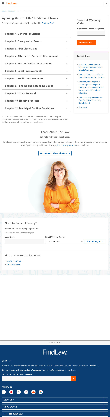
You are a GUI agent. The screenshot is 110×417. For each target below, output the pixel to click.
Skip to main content (55, 2)
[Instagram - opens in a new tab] (26, 392)
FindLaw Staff (48, 23)
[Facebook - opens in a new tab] (4, 392)
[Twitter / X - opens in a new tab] (19, 392)
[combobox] (24, 241)
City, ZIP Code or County (55, 237)
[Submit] (73, 378)
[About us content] (106, 399)
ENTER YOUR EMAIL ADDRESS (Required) (17, 374)
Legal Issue (10, 237)
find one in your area (66, 145)
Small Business (13, 264)
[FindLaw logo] (12, 3)
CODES (3, 11)
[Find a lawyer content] (106, 406)
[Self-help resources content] (106, 414)
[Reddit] (33, 392)
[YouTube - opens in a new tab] (11, 392)
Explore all (83, 107)
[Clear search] (81, 241)
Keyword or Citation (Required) (90, 28)
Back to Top (56, 343)
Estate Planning (14, 261)
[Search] (106, 3)
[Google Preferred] (41, 392)
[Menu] (3, 3)
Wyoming (11, 11)
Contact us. (94, 365)
